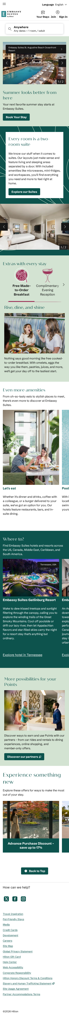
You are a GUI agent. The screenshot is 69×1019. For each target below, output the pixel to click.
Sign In (63, 16)
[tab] (21, 285)
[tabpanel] (34, 339)
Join (53, 16)
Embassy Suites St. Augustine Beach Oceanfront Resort (32, 49)
